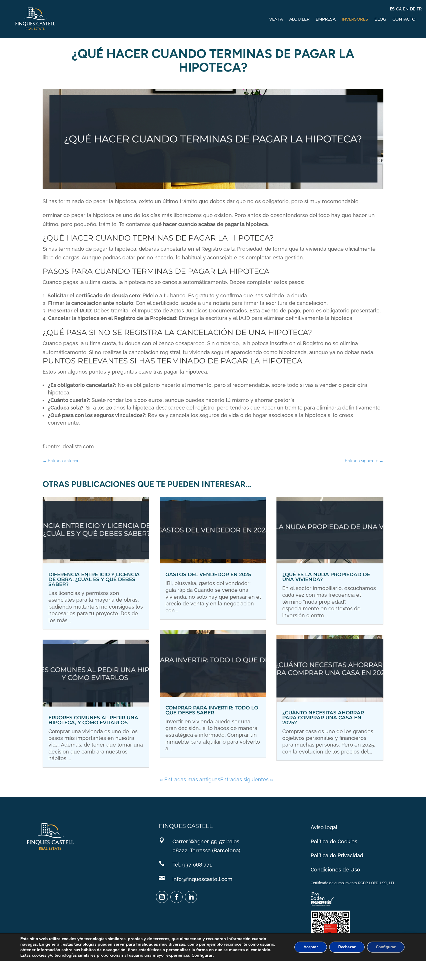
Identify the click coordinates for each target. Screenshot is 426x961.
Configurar (202, 955)
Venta (276, 19)
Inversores (355, 19)
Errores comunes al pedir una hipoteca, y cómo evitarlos (93, 720)
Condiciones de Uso (335, 870)
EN (406, 9)
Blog (380, 19)
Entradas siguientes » (246, 779)
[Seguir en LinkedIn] (191, 897)
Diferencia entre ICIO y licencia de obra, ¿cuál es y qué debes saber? (94, 579)
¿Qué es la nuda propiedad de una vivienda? (326, 576)
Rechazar (347, 947)
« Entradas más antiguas (190, 779)
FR (419, 9)
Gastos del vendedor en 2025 (208, 574)
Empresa (325, 19)
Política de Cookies (334, 841)
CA (399, 9)
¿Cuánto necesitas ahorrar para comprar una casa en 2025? (323, 717)
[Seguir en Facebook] (176, 897)
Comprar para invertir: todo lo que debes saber (211, 710)
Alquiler (299, 19)
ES (392, 9)
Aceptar (310, 947)
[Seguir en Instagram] (162, 897)
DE (412, 9)
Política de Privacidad (337, 855)
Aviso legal (324, 827)
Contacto (403, 19)
